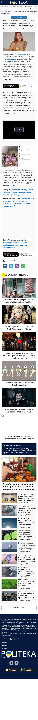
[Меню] (35, 2)
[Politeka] (19, 2)
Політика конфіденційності (10, 639)
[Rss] (11, 663)
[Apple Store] (11, 670)
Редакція (4, 642)
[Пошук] (2, 2)
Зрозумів (19, 17)
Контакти (4, 648)
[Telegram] (11, 266)
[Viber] (17, 266)
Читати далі (19, 608)
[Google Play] (26, 670)
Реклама (4, 645)
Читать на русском (29, 29)
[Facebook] (5, 266)
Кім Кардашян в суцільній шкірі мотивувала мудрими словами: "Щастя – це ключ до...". (18, 192)
